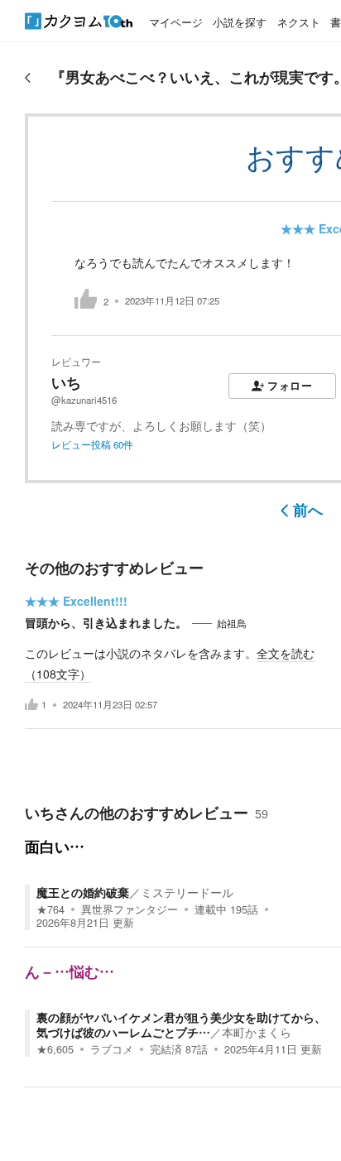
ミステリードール (187, 892)
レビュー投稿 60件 (92, 444)
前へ (308, 510)
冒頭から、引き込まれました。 (106, 622)
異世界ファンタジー (129, 909)
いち (66, 382)
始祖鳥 (232, 623)
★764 (50, 909)
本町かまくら (256, 1032)
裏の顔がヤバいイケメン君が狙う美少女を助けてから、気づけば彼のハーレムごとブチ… (181, 1024)
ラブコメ (111, 1049)
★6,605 (55, 1049)
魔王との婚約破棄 (82, 892)
